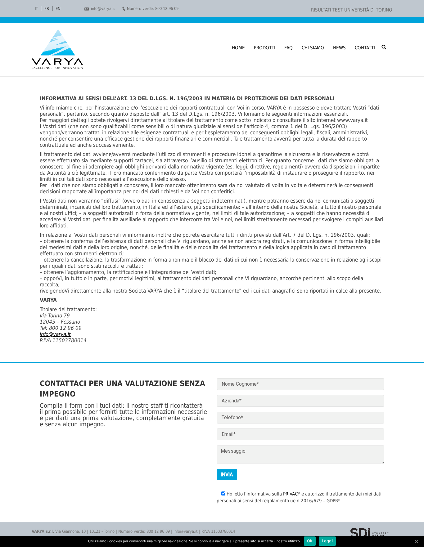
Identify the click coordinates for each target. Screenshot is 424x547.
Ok (310, 540)
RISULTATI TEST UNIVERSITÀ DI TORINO (351, 10)
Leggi (327, 540)
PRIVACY (291, 494)
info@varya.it (103, 8)
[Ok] (416, 541)
